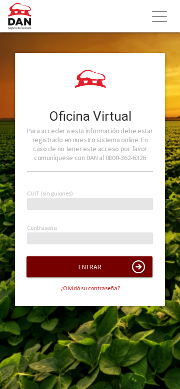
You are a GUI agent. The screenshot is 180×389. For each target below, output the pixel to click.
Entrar (90, 266)
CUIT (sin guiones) (50, 194)
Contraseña (42, 228)
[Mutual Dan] (24, 16)
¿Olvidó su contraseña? (90, 288)
